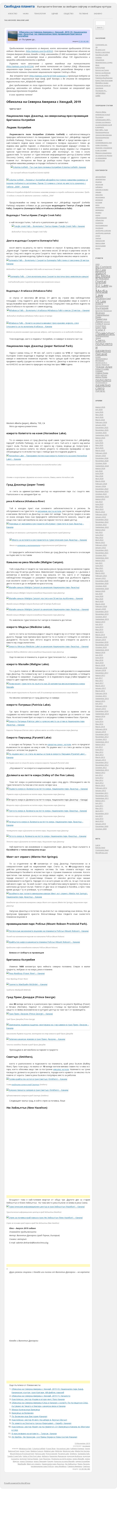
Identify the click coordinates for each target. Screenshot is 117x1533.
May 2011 (99, 808)
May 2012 (99, 780)
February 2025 (101, 453)
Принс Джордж (83, 1464)
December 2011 (101, 793)
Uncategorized (103, 298)
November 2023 (101, 491)
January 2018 (100, 670)
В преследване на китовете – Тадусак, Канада (34, 1433)
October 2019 (101, 617)
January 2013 (100, 760)
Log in (97, 845)
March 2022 (100, 542)
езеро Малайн (78, 1459)
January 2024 (100, 486)
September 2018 (102, 650)
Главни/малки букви (102, 316)
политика (99, 223)
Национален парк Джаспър (53, 1464)
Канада (50, 1461)
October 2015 (101, 696)
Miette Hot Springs (82, 1451)
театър (98, 238)
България (101, 308)
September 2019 (102, 619)
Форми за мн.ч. (101, 362)
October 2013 (101, 739)
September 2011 (102, 798)
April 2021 (99, 571)
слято (99, 388)
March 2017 (100, 686)
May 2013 (99, 752)
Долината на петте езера (61, 1459)
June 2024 (99, 473)
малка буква (101, 377)
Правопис (105, 333)
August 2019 (100, 622)
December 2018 (101, 642)
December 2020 (101, 581)
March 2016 (100, 691)
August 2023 (100, 499)
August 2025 (100, 438)
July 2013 (99, 747)
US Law (100, 301)
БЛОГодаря (100, 67)
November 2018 (101, 645)
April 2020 (99, 601)
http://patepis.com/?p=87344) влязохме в (49, 75)
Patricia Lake (40, 1454)
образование (101, 218)
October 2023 (101, 494)
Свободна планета (19, 6)
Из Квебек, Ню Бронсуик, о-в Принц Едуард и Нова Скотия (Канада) (44, 1437)
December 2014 (101, 711)
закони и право (101, 189)
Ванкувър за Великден (23, 1413)
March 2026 (100, 420)
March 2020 (100, 604)
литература (100, 207)
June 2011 (99, 806)
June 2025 (99, 443)
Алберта (45, 1456)
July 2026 (99, 409)
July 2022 (99, 532)
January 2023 (100, 517)
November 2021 (101, 553)
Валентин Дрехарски (58, 1456)
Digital (100, 281)
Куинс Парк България (104, 80)
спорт (97, 236)
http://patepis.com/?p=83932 (39, 51)
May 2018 (99, 660)
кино (97, 205)
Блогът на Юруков (102, 73)
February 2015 (101, 706)
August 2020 (100, 591)
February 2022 (101, 545)
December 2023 (101, 489)
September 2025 (102, 435)
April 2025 (99, 448)
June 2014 (99, 721)
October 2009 (101, 829)
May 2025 (99, 445)
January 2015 (100, 709)
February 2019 (101, 637)
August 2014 (100, 716)
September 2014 (102, 714)
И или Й (98, 326)
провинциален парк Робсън (42, 1466)
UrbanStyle (99, 60)
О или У (100, 330)
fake (110, 286)
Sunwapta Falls (84, 1454)
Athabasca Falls (25, 1448)
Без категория (102, 306)
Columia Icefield (38, 1448)
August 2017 (100, 675)
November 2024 (101, 461)
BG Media (102, 276)
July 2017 (99, 678)
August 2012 (100, 772)
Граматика (101, 319)
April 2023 (99, 509)
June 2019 (99, 627)
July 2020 (99, 594)
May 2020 (99, 599)
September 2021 (102, 558)
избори (103, 375)
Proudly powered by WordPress (17, 1483)
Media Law (101, 293)
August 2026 (100, 407)
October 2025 (101, 432)
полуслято (103, 380)
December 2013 (101, 734)
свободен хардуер (103, 233)
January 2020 (100, 609)
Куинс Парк (100, 327)
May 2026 (99, 415)
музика (98, 212)
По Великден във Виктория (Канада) (29, 1416)
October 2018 (101, 647)
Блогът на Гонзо (102, 70)
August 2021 (100, 560)
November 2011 (101, 796)
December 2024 (101, 458)
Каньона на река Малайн (64, 1461)
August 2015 (100, 701)
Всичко (100, 313)
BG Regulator (102, 278)
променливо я (101, 382)
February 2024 (101, 484)
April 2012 (99, 783)
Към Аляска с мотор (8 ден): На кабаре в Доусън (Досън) (39, 1419)
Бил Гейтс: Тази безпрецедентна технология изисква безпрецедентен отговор (103, 135)
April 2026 (99, 417)
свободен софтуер (103, 230)
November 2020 (101, 583)
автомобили (100, 177)
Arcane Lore (100, 49)
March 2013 (100, 757)
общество (68, 13)
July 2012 (99, 775)
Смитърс (86, 1466)
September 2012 (102, 770)
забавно (98, 13)
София (98, 357)
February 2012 (101, 788)
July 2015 (99, 703)
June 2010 (99, 818)
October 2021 (101, 555)
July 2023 (99, 502)
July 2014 (99, 719)
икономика (100, 197)
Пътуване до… (101, 90)
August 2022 (100, 530)
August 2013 (100, 744)
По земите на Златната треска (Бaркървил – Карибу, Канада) (41, 1423)
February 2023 (101, 514)
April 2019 (99, 632)
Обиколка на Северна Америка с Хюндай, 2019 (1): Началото (41, 1395)
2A (96, 47)
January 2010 (100, 824)
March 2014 (100, 726)
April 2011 (99, 811)
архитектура (100, 179)
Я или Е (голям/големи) (102, 370)
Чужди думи (103, 367)
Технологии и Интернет (101, 359)
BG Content (103, 267)
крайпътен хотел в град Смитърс (25, 1084)
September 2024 (102, 466)
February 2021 (101, 576)
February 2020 (101, 606)
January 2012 (100, 790)
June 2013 (99, 749)
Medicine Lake (68, 1451)
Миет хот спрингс (34, 1464)
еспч (97, 375)
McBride (58, 1451)
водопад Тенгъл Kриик (29, 1459)
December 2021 (101, 550)
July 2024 (99, 471)
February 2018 (101, 668)
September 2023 (102, 496)
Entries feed (100, 847)
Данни (99, 321)
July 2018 (99, 655)
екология (99, 184)
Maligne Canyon (37, 1451)
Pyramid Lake (63, 1454)
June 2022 (99, 535)
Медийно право (101, 83)
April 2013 (99, 755)
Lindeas (98, 57)
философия (100, 243)
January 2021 (100, 578)
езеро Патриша (26, 1461)
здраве (54, 13)
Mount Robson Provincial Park (22, 1454)
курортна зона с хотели (59, 744)
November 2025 (101, 430)
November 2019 (101, 614)
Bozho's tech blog (102, 52)
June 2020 (99, 596)
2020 (97, 264)
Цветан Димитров (102, 365)
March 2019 (100, 634)
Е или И (99, 323)
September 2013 (102, 742)
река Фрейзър (60, 1466)
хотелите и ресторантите (28, 545)
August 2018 (100, 652)
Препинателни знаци (102, 337)
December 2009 (101, 826)
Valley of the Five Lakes (32, 1456)
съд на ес (100, 391)
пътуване (83, 13)
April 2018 (99, 663)
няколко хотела (61, 1069)
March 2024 (100, 481)
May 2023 (99, 507)
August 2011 (100, 801)
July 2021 (99, 563)
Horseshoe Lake (63, 1448)
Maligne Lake (49, 1451)
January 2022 (100, 547)
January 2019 (100, 639)
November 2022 (101, 522)
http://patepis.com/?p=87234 (20, 66)
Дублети (106, 322)
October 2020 (101, 586)
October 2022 (101, 525)
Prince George (51, 1454)
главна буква (101, 373)
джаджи (98, 182)
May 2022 (99, 537)
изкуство (12, 13)
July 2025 (99, 440)
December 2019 (101, 611)
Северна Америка (74, 1466)
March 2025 (100, 450)
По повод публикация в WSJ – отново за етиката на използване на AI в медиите (103, 122)
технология (40, 13)
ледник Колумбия (82, 1461)
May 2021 (99, 568)
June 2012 (99, 778)
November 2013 (101, 737)
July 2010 (99, 816)
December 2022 (101, 519)
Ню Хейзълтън (71, 1464)
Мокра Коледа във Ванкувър (26, 1409)
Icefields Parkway (77, 1448)
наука (26, 13)
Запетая (107, 324)
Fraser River (51, 1448)
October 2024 (101, 463)
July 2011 (99, 803)
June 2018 (99, 657)
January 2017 (100, 688)
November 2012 (101, 765)
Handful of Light (101, 55)
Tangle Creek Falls (14, 1456)
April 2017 (99, 683)
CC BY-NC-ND (83, 41)
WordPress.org (101, 853)
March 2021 (100, 573)
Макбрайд (22, 1464)
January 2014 (100, 732)
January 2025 (100, 455)
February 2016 (101, 693)
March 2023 (100, 512)
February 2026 (101, 422)
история (98, 202)
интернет (99, 200)
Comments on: (101, 45)
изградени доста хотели (49, 511)
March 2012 (100, 785)
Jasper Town (25, 1451)
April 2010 (99, 821)
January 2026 (100, 425)
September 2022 (102, 527)
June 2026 (99, 412)
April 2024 (99, 478)
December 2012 (101, 762)
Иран (104, 326)
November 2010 (101, 813)
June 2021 (99, 565)
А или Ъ (99, 303)
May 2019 (99, 629)
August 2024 (100, 468)
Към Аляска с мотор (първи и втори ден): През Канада (38, 1399)
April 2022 (99, 540)
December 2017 (101, 673)
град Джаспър (44, 1459)
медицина (99, 210)
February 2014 (101, 729)
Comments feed (101, 850)
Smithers (73, 1454)
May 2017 (99, 680)
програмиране (101, 225)
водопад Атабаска (74, 1456)
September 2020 (102, 588)
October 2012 (101, 767)
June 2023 (99, 504)
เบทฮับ (97, 96)
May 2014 (99, 724)
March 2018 (100, 665)
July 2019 (99, 624)
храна (97, 248)
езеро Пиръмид (40, 1461)
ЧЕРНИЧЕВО (100, 93)
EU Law (101, 285)
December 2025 (101, 427)
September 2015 (102, 698)
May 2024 (99, 476)
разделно (103, 385)
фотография (100, 246)
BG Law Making (100, 271)
